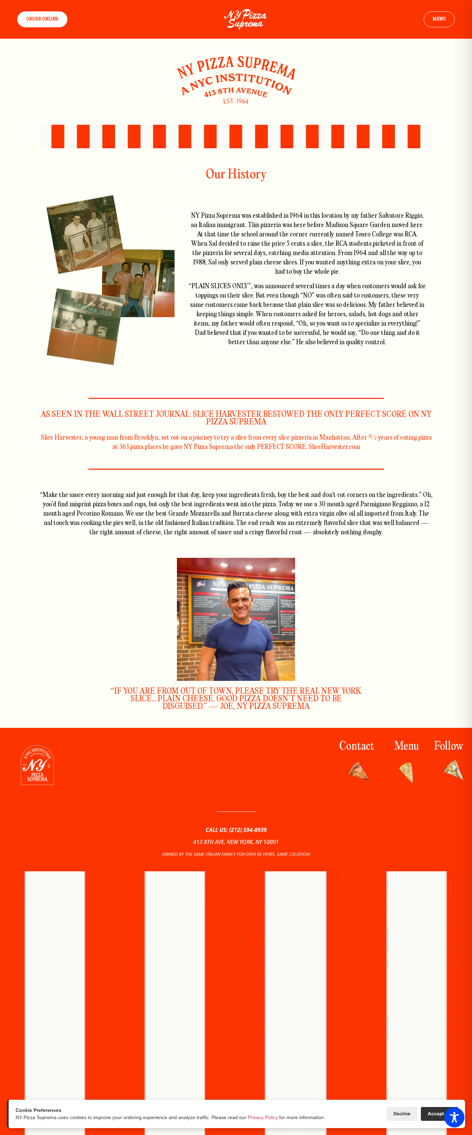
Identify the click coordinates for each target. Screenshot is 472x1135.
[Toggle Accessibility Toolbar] (454, 1117)
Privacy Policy (263, 1117)
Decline (402, 1113)
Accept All (439, 1113)
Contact (356, 747)
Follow (448, 747)
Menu (406, 747)
